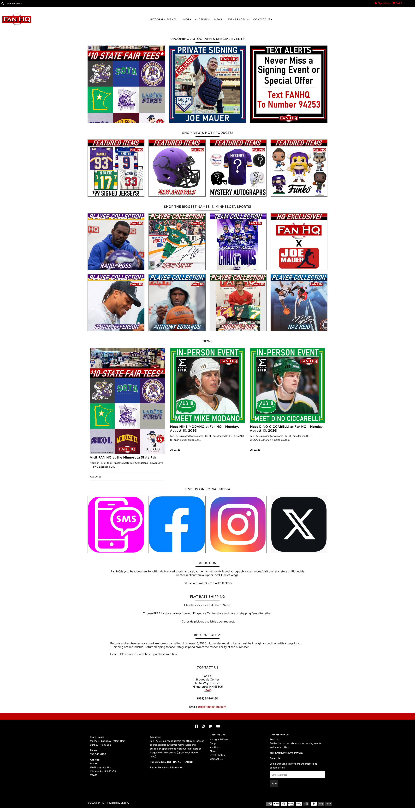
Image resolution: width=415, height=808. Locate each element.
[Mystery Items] (238, 168)
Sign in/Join (383, 3)
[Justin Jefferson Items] (116, 302)
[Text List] (116, 524)
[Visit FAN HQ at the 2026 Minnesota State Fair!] (126, 84)
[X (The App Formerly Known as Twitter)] (299, 524)
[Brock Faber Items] (238, 302)
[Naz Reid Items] (299, 302)
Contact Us (261, 19)
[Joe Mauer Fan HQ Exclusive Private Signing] (207, 84)
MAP (208, 690)
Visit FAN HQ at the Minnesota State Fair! (124, 457)
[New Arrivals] (176, 168)
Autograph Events (163, 19)
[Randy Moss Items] (116, 241)
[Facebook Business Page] (176, 524)
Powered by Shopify (118, 802)
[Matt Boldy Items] (176, 241)
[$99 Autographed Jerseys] (116, 168)
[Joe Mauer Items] (299, 241)
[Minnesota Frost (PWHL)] (238, 241)
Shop (186, 19)
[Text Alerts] (288, 84)
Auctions (202, 19)
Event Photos (238, 19)
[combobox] (52, 3)
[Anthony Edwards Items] (176, 302)
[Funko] (299, 168)
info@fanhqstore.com (212, 707)
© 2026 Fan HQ (96, 802)
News (218, 19)
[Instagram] (238, 524)
